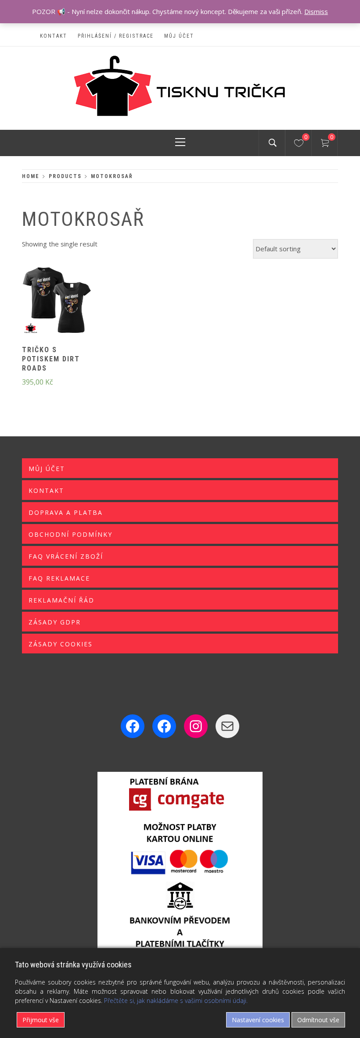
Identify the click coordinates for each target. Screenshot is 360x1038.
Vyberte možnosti (41, 306)
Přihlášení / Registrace (116, 36)
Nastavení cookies (258, 1020)
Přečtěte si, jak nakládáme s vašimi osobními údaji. (176, 1000)
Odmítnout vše (318, 1020)
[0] (298, 144)
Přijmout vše (40, 1020)
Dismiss (316, 11)
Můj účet (179, 36)
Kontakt (53, 36)
